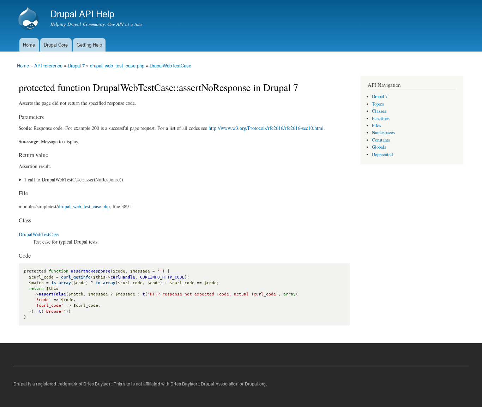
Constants (381, 140)
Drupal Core (56, 44)
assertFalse (52, 294)
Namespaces (383, 133)
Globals (379, 147)
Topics (378, 104)
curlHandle (122, 277)
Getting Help (89, 44)
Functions (381, 118)
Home (29, 44)
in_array (105, 283)
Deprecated (382, 154)
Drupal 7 (76, 65)
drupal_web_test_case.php (117, 65)
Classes (379, 111)
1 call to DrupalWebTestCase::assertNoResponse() (73, 179)
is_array (61, 283)
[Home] (29, 19)
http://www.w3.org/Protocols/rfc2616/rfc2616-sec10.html (266, 128)
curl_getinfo (76, 277)
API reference (48, 65)
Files (376, 125)
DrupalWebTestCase (170, 65)
